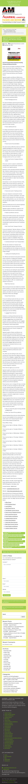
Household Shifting (9, 724)
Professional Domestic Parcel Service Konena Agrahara (12, 547)
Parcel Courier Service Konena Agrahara (13, 543)
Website (4, 589)
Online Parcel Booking (10, 520)
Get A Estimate (8, 756)
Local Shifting (8, 506)
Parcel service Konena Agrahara (11, 544)
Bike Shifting (7, 729)
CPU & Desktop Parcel (10, 504)
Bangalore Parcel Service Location (10, 31)
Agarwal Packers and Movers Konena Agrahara (12, 533)
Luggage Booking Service (11, 518)
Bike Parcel (7, 718)
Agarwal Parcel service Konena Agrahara (13, 535)
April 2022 (6, 661)
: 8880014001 (6, 769)
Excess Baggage (8, 746)
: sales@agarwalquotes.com (9, 767)
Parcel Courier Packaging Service (13, 512)
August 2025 (7, 652)
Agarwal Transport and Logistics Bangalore (13, 681)
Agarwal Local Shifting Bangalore (11, 676)
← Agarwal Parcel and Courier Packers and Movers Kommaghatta (13, 601)
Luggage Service (8, 717)
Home (4, 29)
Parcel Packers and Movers (11, 516)
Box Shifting (7, 748)
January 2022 (7, 664)
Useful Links (7, 759)
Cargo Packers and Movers (11, 526)
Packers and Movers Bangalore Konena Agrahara (13, 537)
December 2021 (7, 666)
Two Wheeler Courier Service (12, 510)
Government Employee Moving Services (13, 738)
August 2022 (7, 657)
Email (4, 583)
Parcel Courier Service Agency (10, 686)
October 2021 (7, 669)
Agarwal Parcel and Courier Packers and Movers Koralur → (13, 608)
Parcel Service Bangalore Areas (9, 30)
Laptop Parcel (8, 745)
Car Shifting (7, 730)
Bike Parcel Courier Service (11, 524)
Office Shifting (8, 732)
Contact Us (7, 760)
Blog (5, 757)
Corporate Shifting (9, 733)
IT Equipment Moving (9, 740)
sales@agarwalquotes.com (14, 2)
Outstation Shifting (9, 742)
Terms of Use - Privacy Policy (9, 780)
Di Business (11, 782)
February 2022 (7, 662)
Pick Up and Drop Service (11, 514)
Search (4, 614)
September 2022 (7, 656)
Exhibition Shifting (8, 735)
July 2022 (6, 659)
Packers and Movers (8, 684)
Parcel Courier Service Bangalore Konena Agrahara (13, 541)
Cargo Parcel (7, 720)
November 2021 (7, 668)
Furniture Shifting (8, 736)
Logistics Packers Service (11, 528)
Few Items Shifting (9, 743)
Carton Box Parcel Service (11, 522)
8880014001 (13, 1)
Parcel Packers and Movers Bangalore (12, 688)
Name (4, 578)
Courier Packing (8, 712)
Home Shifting (8, 726)
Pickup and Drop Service (10, 714)
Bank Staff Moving (9, 739)
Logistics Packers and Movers (11, 721)
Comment (5, 562)
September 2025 (7, 650)
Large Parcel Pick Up (10, 508)
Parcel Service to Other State (11, 29)
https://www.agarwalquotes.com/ (14, 491)
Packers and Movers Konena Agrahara (12, 539)
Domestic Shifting (9, 723)
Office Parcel (8, 502)
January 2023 (7, 654)
